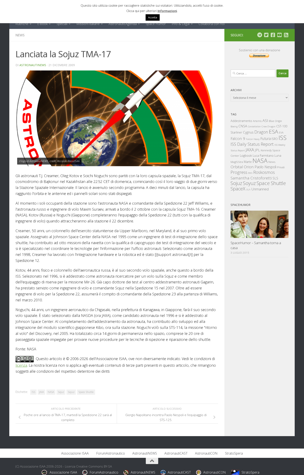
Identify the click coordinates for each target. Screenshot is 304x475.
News (20, 35)
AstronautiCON (206, 453)
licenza (21, 365)
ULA (248, 189)
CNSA (242, 126)
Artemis (257, 121)
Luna (277, 155)
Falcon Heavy (253, 139)
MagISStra (237, 162)
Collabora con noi (212, 23)
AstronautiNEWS (32, 65)
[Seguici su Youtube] (279, 34)
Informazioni (167, 11)
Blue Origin (275, 121)
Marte (248, 162)
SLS (275, 178)
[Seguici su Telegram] (259, 34)
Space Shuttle (86, 392)
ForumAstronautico (110, 453)
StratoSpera (234, 453)
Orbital (237, 166)
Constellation (254, 126)
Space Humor (156, 23)
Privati (281, 167)
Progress (239, 172)
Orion (249, 166)
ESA (273, 131)
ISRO (275, 139)
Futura (265, 138)
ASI (265, 120)
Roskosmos (264, 172)
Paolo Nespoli (265, 166)
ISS (33, 392)
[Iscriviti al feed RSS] (286, 34)
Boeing (234, 126)
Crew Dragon (268, 126)
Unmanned (260, 189)
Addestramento (241, 121)
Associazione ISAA (75, 453)
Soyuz (71, 392)
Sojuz (61, 392)
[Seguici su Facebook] (272, 34)
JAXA (41, 392)
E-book (42, 23)
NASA (51, 392)
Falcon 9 (238, 138)
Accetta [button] (152, 17)
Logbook (246, 155)
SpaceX (238, 188)
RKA (250, 172)
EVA (281, 132)
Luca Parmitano (263, 156)
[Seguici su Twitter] (266, 34)
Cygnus (248, 132)
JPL (257, 150)
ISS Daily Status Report (252, 144)
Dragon (261, 132)
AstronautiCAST (176, 453)
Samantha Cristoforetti (251, 177)
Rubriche (21, 23)
